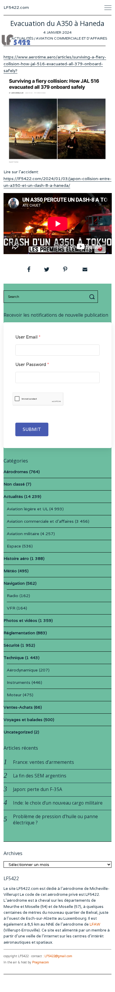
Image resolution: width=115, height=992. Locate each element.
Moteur (14, 694)
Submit (32, 429)
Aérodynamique (22, 670)
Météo (10, 570)
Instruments (18, 682)
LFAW (95, 924)
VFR (11, 608)
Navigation (14, 583)
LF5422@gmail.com (58, 956)
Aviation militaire (23, 533)
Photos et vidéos (20, 620)
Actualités (22, 38)
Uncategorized (18, 732)
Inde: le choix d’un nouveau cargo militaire (58, 803)
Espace (14, 546)
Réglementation (19, 632)
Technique (14, 657)
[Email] (84, 269)
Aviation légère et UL (27, 508)
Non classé (14, 484)
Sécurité (11, 645)
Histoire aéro (16, 558)
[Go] (92, 296)
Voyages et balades (23, 719)
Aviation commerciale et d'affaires (71, 38)
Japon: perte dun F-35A (37, 789)
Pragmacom (40, 962)
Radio (12, 595)
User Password (32, 364)
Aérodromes (16, 471)
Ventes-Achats (18, 707)
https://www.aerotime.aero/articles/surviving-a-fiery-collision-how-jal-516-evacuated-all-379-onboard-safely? (55, 63)
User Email (27, 337)
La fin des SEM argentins (39, 776)
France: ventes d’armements (43, 762)
